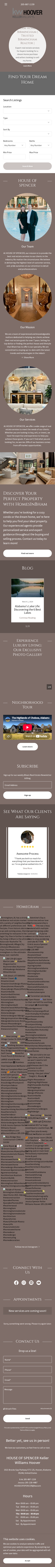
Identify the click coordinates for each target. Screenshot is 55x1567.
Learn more (28, 746)
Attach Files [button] (10, 1408)
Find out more (27, 553)
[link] (27, 13)
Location (7, 106)
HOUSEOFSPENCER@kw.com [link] (27, 1485)
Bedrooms (8, 141)
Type (5, 118)
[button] (7, 4)
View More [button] (27, 868)
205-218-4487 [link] (31, 1482)
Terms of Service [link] (25, 1430)
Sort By (6, 129)
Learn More (27, 66)
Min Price (7, 152)
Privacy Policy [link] (43, 1428)
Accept (27, 1561)
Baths (32, 141)
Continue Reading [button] (27, 617)
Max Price (33, 152)
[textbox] (14, 156)
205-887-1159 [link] (27, 4)
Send (27, 1418)
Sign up (27, 795)
